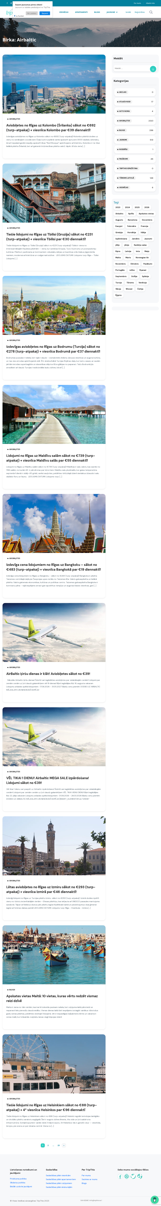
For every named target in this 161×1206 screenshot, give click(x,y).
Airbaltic (119, 213)
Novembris (120, 264)
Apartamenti (81, 12)
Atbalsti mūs (150, 3)
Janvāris (135, 239)
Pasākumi (123, 159)
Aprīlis (131, 213)
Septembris (121, 276)
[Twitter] (133, 1176)
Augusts (119, 220)
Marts (128, 257)
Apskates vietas (146, 213)
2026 (146, 207)
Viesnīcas (63, 12)
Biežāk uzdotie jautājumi (21, 1186)
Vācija (118, 289)
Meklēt (118, 58)
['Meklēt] (153, 69)
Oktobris (134, 264)
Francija (144, 226)
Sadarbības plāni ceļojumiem (59, 1183)
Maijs (147, 251)
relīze (132, 270)
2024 (127, 207)
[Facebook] (120, 1176)
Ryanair (142, 270)
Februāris (131, 226)
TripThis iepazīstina (128, 168)
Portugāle (120, 270)
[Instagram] (126, 1176)
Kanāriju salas (140, 245)
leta (138, 251)
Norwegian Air (142, 257)
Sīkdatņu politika (17, 1182)
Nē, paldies (31, 13)
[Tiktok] (139, 1176)
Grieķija (119, 232)
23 (59, 1145)
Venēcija (143, 282)
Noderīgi (123, 149)
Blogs (97, 12)
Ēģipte (118, 295)
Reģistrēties (140, 12)
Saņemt (45, 13)
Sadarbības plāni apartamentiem (61, 1179)
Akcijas (122, 92)
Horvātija (131, 232)
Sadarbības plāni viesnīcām (58, 1175)
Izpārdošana (121, 239)
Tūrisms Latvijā (126, 178)
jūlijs (117, 245)
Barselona (132, 220)
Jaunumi (111, 12)
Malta (118, 257)
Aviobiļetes (14, 119)
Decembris (147, 220)
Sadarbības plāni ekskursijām (59, 1187)
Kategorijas (121, 81)
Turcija (118, 282)
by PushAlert (20, 16)
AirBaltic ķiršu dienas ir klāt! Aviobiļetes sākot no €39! (48, 674)
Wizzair (129, 289)
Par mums (137, 3)
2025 (137, 207)
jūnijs (126, 245)
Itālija (143, 232)
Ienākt (128, 12)
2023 (117, 207)
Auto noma (124, 111)
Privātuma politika (18, 1178)
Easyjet (119, 226)
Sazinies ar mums (89, 1179)
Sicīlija (134, 276)
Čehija (140, 289)
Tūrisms (130, 282)
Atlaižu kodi (124, 102)
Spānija (145, 276)
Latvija (128, 251)
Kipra (117, 251)
